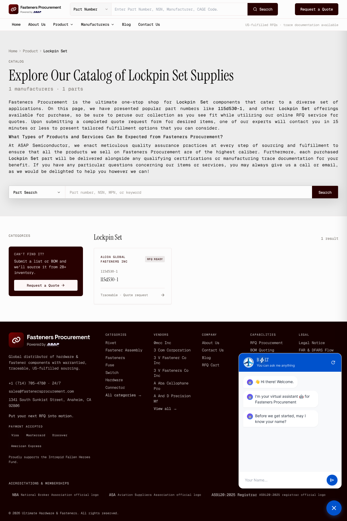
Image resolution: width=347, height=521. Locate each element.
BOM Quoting (262, 350)
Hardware (114, 379)
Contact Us (149, 24)
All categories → (123, 395)
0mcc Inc (162, 342)
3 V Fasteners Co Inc (171, 373)
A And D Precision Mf (172, 398)
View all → (165, 408)
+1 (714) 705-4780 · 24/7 (35, 383)
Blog (126, 24)
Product (60, 24)
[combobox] (179, 9)
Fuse (109, 365)
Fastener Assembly (123, 350)
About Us (37, 24)
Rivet (110, 342)
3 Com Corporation (172, 350)
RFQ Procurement (266, 342)
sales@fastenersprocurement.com (41, 391)
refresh (333, 362)
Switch (111, 372)
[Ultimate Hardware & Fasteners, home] (35, 9)
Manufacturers (95, 24)
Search (325, 192)
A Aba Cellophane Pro (171, 386)
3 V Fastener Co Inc (170, 360)
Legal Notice (312, 342)
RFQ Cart (210, 365)
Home (16, 24)
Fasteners (115, 357)
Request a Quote (316, 9)
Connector (115, 387)
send (332, 480)
